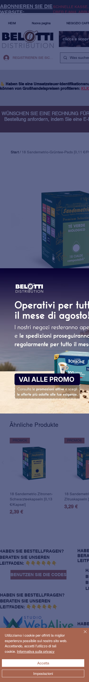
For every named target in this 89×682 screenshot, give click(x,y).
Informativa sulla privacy (36, 651)
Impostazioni (43, 673)
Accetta (43, 662)
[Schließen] (82, 634)
